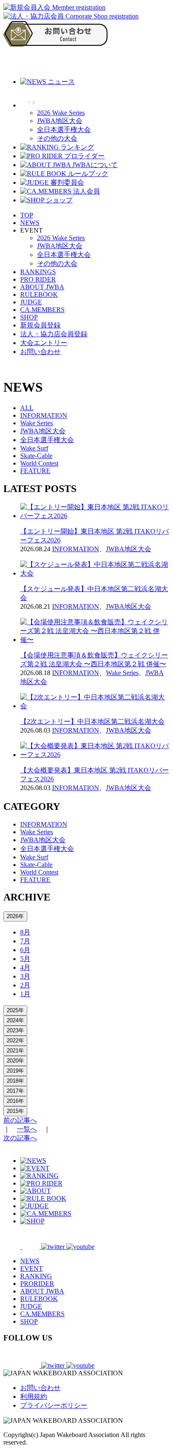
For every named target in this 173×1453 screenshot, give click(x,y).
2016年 (15, 1101)
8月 (25, 932)
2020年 (15, 1061)
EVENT (31, 1268)
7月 (25, 941)
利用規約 (33, 1396)
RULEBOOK (39, 294)
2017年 (15, 1091)
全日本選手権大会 (64, 129)
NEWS (29, 222)
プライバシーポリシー (53, 1405)
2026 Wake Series (61, 112)
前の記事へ (20, 1120)
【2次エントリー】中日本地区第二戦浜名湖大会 (92, 721)
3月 (25, 976)
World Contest (39, 463)
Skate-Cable (36, 455)
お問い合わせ (40, 351)
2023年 (15, 1030)
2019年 (15, 1071)
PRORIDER (37, 1283)
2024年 (15, 1020)
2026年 (15, 916)
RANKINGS (38, 271)
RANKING (36, 1276)
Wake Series (36, 423)
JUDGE (31, 302)
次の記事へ (20, 1137)
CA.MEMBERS (42, 309)
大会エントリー (43, 342)
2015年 (15, 1111)
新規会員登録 (40, 325)
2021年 (15, 1050)
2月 (25, 985)
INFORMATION (43, 415)
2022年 (15, 1040)
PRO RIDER (38, 279)
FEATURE (35, 470)
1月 (25, 993)
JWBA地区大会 (59, 120)
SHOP (29, 317)
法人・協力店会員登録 (53, 334)
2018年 (15, 1081)
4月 (25, 967)
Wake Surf (34, 448)
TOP (26, 215)
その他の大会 (57, 138)
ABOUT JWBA (42, 287)
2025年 (15, 1010)
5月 (25, 958)
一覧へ (27, 1129)
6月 (25, 949)
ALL (27, 407)
